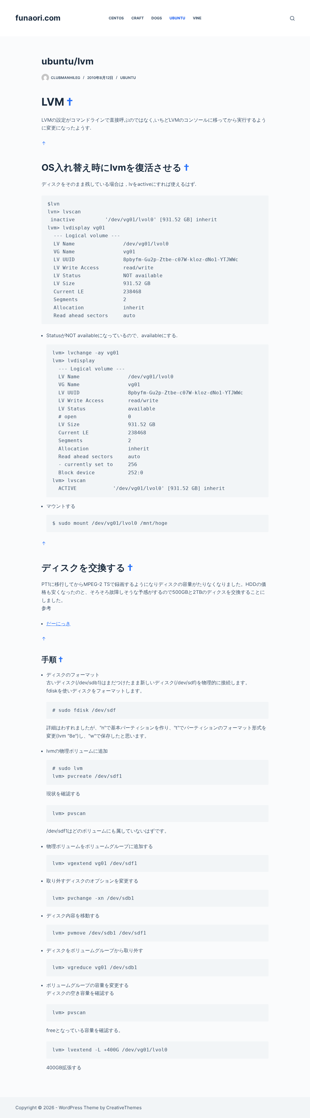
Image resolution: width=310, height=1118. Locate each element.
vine (197, 18)
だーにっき (58, 623)
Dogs (156, 18)
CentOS (116, 18)
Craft (137, 18)
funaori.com (38, 17)
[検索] (292, 18)
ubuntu (177, 18)
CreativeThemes (124, 1107)
